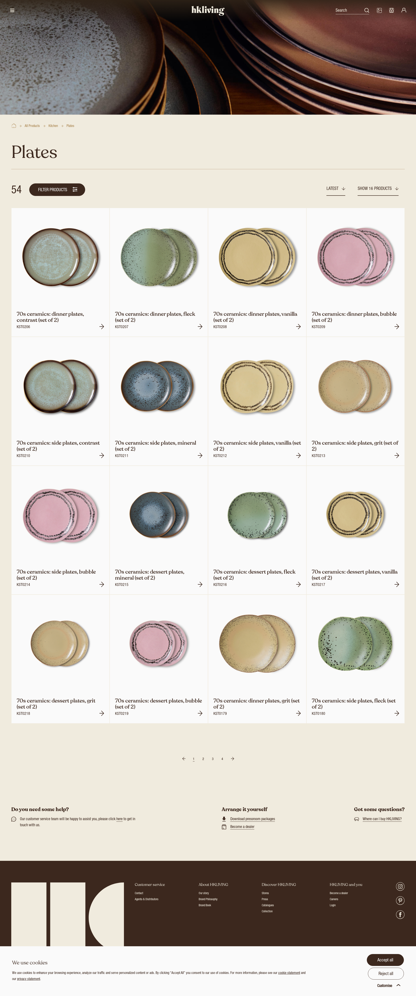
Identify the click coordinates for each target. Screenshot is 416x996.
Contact (139, 893)
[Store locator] (391, 11)
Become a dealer (242, 827)
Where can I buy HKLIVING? (382, 819)
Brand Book (205, 905)
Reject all (386, 974)
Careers (334, 899)
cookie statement (289, 973)
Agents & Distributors (146, 899)
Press (265, 899)
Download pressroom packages (252, 819)
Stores (265, 893)
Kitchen (53, 126)
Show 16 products (375, 189)
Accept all (385, 960)
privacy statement (28, 979)
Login (333, 905)
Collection (267, 911)
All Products (32, 126)
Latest (333, 189)
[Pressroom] (379, 11)
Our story (204, 893)
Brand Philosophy (208, 899)
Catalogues (268, 905)
